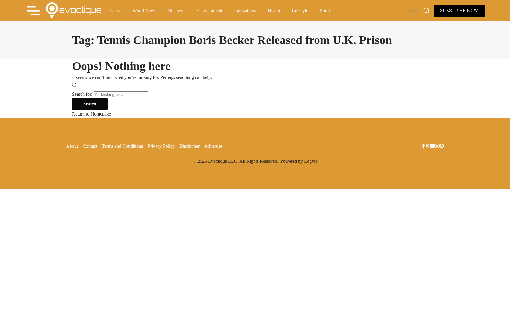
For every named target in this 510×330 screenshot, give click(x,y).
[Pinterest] (441, 146)
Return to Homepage (91, 113)
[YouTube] (432, 146)
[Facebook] (423, 146)
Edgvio (311, 161)
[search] (426, 11)
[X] (427, 146)
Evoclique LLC (222, 161)
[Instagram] (437, 146)
